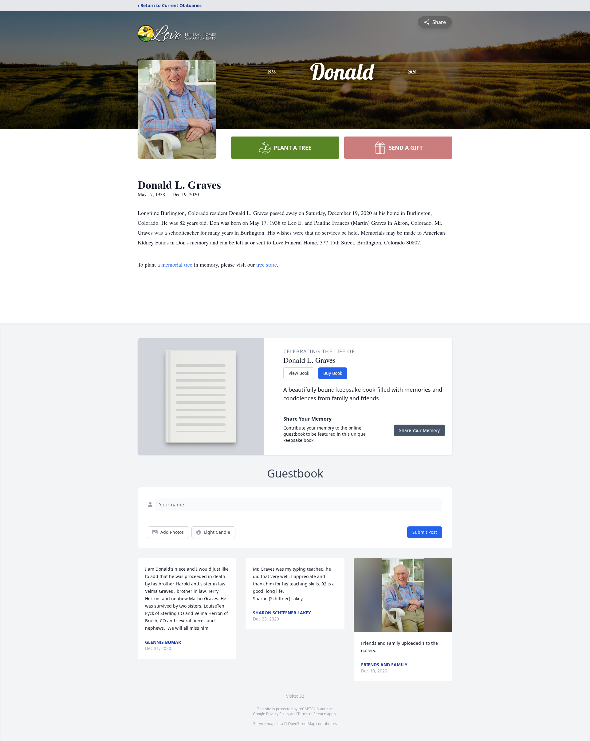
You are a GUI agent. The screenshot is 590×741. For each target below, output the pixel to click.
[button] (403, 595)
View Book (299, 373)
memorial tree (176, 264)
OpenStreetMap (301, 723)
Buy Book (332, 373)
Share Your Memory (419, 430)
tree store (266, 264)
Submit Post (424, 532)
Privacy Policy (277, 713)
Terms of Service (311, 713)
